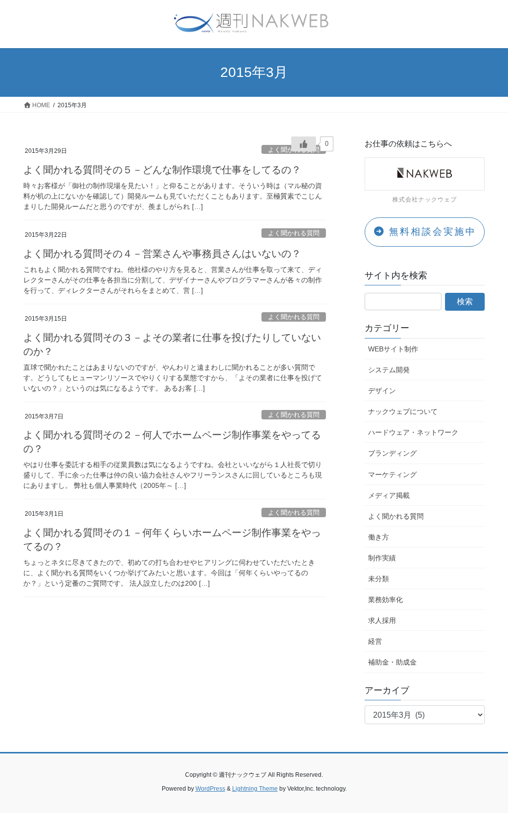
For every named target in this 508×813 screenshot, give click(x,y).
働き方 (378, 537)
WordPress (210, 788)
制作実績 (382, 558)
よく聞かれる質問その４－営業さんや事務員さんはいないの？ (162, 253)
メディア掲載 (389, 495)
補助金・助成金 (392, 662)
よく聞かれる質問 (293, 233)
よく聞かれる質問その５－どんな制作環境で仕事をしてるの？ (162, 169)
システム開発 (389, 370)
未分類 (378, 579)
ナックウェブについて (403, 411)
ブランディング (392, 453)
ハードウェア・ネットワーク (413, 432)
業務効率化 (385, 600)
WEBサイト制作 (393, 349)
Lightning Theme (255, 788)
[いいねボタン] (303, 143)
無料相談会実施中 (430, 231)
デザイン (382, 391)
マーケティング (392, 474)
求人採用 (382, 620)
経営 (375, 641)
